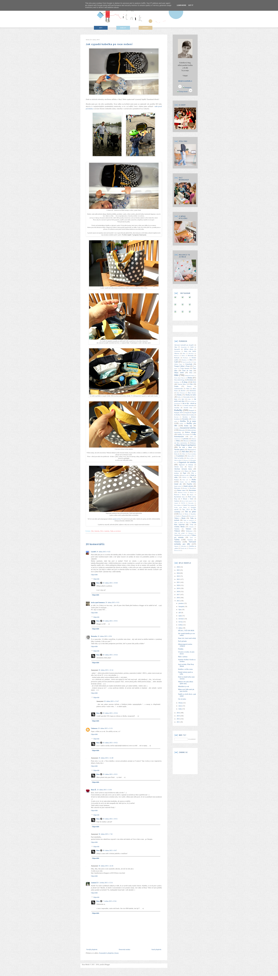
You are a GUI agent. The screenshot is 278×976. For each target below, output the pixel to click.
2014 (178, 713)
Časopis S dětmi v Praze (181, 366)
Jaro (181, 405)
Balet (184, 353)
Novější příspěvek (91, 949)
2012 (178, 719)
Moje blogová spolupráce (186, 445)
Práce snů (185, 479)
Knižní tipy (188, 426)
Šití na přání (190, 512)
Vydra (191, 537)
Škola (180, 514)
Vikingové (191, 533)
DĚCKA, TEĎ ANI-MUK (186, 630)
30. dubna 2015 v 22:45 (106, 866)
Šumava (184, 516)
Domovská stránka (124, 949)
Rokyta (192, 492)
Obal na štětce (190, 458)
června (181, 622)
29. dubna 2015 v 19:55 (110, 621)
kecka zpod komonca (98, 602)
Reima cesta (181, 490)
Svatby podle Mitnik (180, 507)
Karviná (176, 417)
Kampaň (191, 410)
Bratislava (184, 360)
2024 (178, 573)
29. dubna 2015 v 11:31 (105, 728)
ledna (180, 709)
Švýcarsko (191, 516)
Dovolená (190, 380)
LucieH (93, 552)
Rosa (98, 583)
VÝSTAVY (145, 28)
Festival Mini (182, 384)
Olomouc (185, 460)
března (181, 703)
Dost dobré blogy (179, 380)
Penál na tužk (184, 475)
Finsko (176, 386)
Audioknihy (177, 351)
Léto (191, 436)
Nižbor (183, 454)
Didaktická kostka (189, 375)
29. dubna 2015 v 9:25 (103, 552)
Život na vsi (177, 550)
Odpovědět (94, 574)
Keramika (185, 419)
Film (191, 384)
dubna (181, 628)
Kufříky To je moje (183, 434)
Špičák (178, 516)
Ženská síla (183, 548)
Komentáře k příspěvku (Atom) (109, 953)
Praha (194, 480)
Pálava (187, 471)
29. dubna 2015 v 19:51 (110, 774)
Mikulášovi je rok (183, 686)
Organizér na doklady (186, 465)
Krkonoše (182, 430)
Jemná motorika (189, 405)
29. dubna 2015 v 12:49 (106, 758)
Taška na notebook (188, 520)
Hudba (179, 397)
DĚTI (100, 28)
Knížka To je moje (188, 421)
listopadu (182, 606)
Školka (186, 514)
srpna (180, 616)
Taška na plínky (178, 522)
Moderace (193, 443)
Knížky (181, 423)
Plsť (191, 477)
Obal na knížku (179, 458)
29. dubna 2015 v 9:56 (105, 636)
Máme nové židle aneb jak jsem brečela (186, 690)
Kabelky (97, 531)
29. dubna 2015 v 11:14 (106, 670)
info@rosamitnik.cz (185, 81)
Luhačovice (177, 438)
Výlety (177, 540)
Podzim (176, 479)
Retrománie (192, 490)
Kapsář (187, 412)
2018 (178, 591)
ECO (194, 382)
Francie (189, 386)
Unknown (94, 728)
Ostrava (190, 467)
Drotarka (94, 636)
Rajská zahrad (177, 486)
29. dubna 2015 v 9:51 (112, 602)
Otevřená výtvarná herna (183, 469)
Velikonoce (189, 531)
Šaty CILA (185, 509)
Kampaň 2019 (178, 412)
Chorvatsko (186, 397)
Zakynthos (183, 546)
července (181, 619)
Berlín (183, 355)
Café (176, 362)
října (180, 609)
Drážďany (176, 382)
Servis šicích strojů (187, 501)
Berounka (191, 355)
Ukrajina (191, 526)
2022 (178, 579)
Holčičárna (193, 390)
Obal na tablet (177, 460)
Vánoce (177, 531)
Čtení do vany (187, 370)
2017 (178, 594)
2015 (178, 601)
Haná (187, 388)
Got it (190, 5)
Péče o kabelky (104, 531)
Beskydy (177, 357)
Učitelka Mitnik (179, 526)
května (181, 625)
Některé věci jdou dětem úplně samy (185, 682)
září (180, 612)
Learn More (181, 5)
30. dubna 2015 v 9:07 (110, 850)
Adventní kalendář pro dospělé (184, 345)
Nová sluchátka (192, 454)
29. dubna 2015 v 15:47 (111, 701)
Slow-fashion (177, 505)
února (180, 706)
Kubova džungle (190, 432)
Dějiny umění (179, 372)
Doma (190, 378)
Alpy (175, 347)
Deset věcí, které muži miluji (187, 638)
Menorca (186, 441)
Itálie (189, 399)
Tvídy (191, 524)
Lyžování (185, 439)
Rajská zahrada (188, 486)
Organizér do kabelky (187, 462)
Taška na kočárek (115, 531)
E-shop (184, 382)
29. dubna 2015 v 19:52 (110, 743)
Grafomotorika (178, 388)
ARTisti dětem (188, 349)
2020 (178, 585)
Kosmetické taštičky (188, 428)
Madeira (194, 438)
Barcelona (191, 353)
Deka (190, 372)
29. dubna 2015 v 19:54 (110, 655)
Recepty (185, 488)
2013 (178, 716)
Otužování (177, 471)
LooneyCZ (94, 882)
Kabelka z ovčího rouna (185, 669)
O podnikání (180, 456)
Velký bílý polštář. (179, 533)
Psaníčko (189, 484)
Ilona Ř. (93, 790)
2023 (178, 576)
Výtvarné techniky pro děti (185, 543)
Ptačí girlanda (182, 641)
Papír (184, 473)
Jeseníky (176, 407)
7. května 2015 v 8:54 (109, 901)
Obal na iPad (191, 456)
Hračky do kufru (190, 395)
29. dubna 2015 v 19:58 (110, 583)
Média (178, 441)
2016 (178, 597)
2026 (178, 567)
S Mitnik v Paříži (187, 499)
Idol (183, 399)
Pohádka (180, 649)
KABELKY (123, 28)
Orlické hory (178, 467)
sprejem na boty (117, 519)
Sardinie (176, 501)
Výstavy (177, 542)
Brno (191, 360)
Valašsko (177, 529)
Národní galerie (179, 449)
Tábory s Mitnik (179, 518)
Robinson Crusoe (182, 492)
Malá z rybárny (182, 656)
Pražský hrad (183, 482)
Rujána (191, 494)
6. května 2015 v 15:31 (105, 882)
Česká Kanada (184, 368)
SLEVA (183, 503)
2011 (178, 722)
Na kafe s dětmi (185, 447)
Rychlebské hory (179, 497)
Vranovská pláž (185, 535)
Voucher (176, 535)
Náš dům (185, 452)
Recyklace (193, 488)
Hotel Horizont (181, 392)
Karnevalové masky (188, 415)
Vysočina (190, 539)
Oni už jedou (182, 699)
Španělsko (193, 514)
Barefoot (176, 355)
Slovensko (191, 503)
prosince (181, 603)
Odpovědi (96, 579)
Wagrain (176, 546)
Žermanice (191, 548)
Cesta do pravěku (186, 362)
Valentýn (188, 529)
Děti (92, 531)
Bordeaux (185, 357)
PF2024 (184, 477)
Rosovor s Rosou (180, 494)
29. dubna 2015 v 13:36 (104, 790)
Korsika (176, 428)
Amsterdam (184, 347)
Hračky (179, 395)
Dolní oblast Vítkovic (179, 378)
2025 (178, 570)
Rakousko (177, 488)
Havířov (183, 390)
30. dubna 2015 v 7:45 (106, 834)
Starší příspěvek (156, 949)
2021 (178, 582)
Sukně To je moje (188, 505)
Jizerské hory (188, 407)
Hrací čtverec (192, 393)
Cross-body (188, 364)
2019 (178, 588)
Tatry (187, 522)
